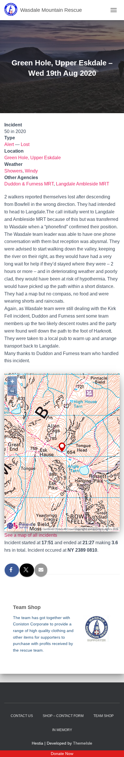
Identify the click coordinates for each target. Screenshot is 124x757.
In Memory (62, 730)
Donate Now (62, 753)
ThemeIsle (82, 743)
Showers (13, 170)
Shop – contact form (63, 716)
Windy (31, 170)
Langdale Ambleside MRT (82, 183)
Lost (25, 144)
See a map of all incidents (30, 535)
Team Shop (103, 716)
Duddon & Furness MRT (29, 183)
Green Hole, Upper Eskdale (32, 157)
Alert (9, 144)
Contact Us (22, 716)
